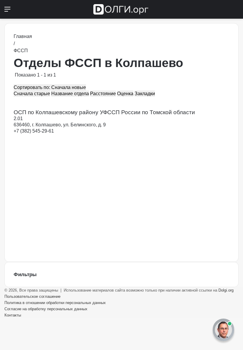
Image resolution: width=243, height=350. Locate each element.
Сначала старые (32, 93)
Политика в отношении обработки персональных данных (55, 302)
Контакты (12, 315)
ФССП (21, 50)
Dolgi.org (226, 290)
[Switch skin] (225, 11)
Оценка (125, 93)
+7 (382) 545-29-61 (34, 130)
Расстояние (103, 93)
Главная (23, 36)
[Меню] (7, 11)
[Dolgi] (121, 9)
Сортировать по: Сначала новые (50, 87)
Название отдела (70, 93)
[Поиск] (236, 11)
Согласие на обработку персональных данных (45, 309)
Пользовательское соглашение (32, 296)
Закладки (145, 93)
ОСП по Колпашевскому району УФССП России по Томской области (104, 112)
